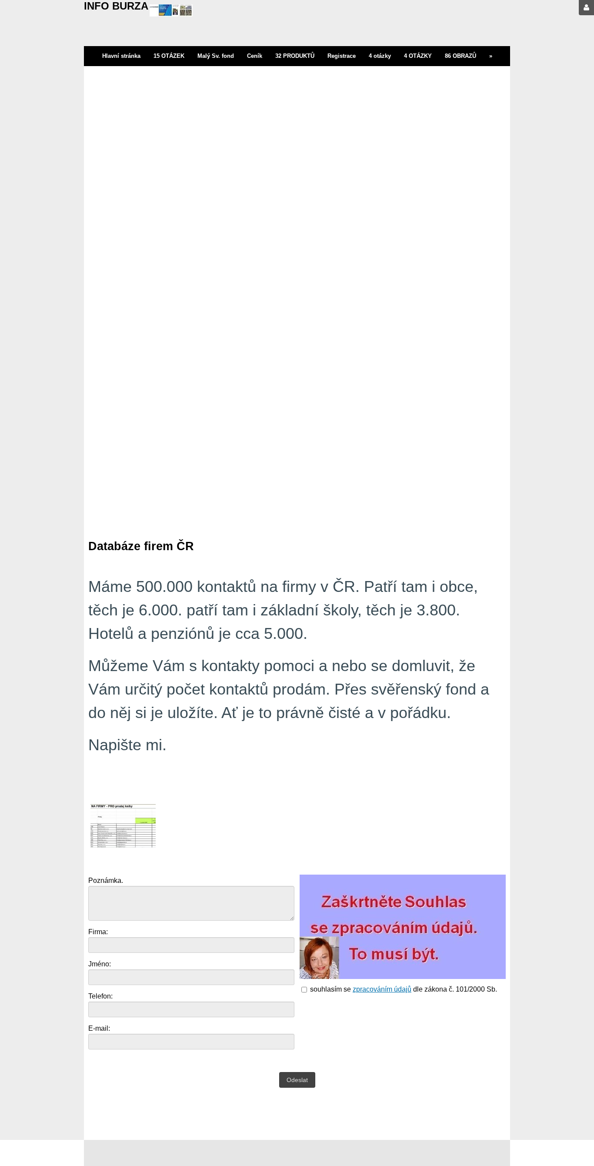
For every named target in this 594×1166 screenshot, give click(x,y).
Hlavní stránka (121, 56)
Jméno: (99, 964)
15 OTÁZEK (169, 56)
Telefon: (100, 996)
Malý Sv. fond (215, 56)
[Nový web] (171, 11)
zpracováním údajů (382, 989)
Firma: (98, 931)
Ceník (254, 56)
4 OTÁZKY (418, 56)
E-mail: (99, 1028)
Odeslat (297, 1079)
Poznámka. (105, 880)
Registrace (341, 56)
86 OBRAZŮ (460, 56)
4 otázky (380, 56)
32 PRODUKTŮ (294, 56)
